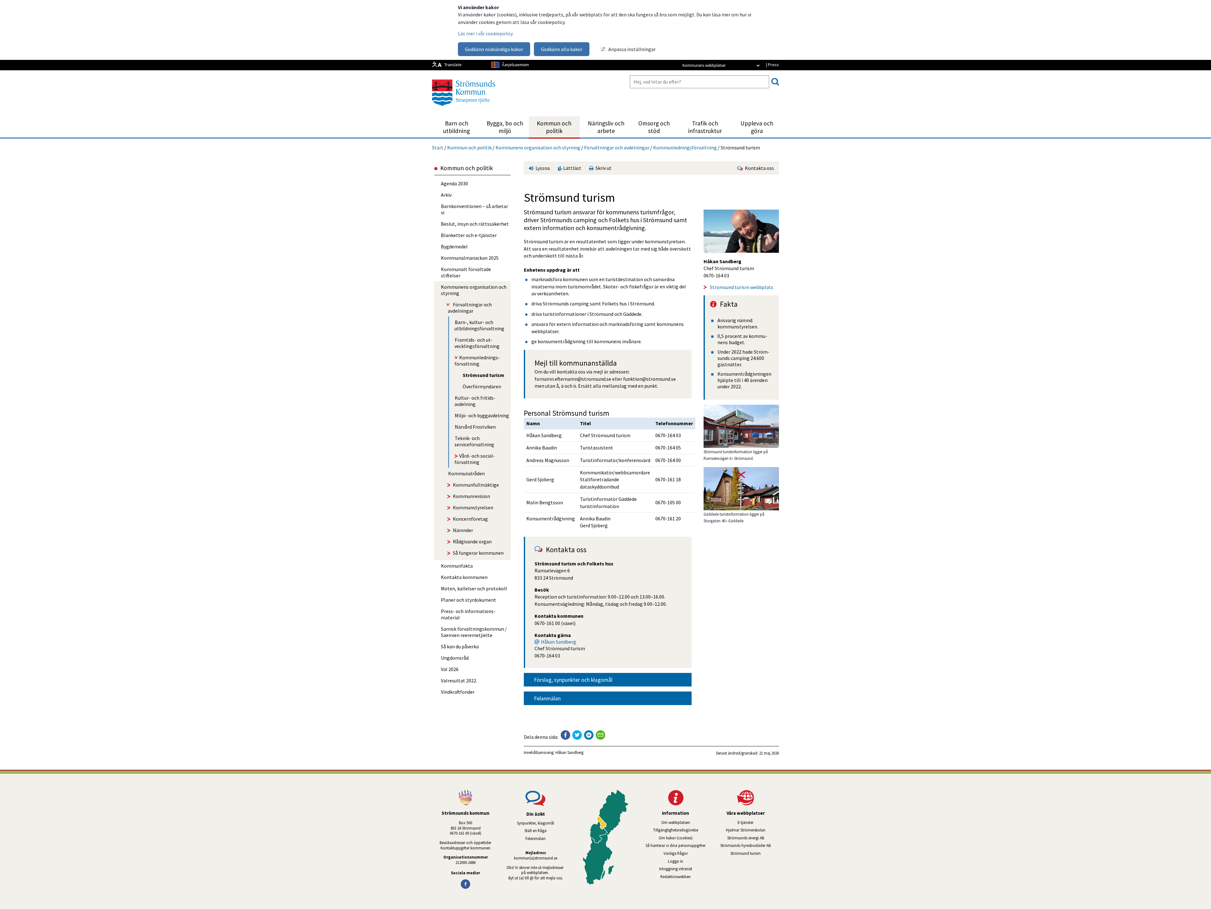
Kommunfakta (457, 566)
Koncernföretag (470, 519)
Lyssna (542, 168)
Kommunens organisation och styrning (537, 147)
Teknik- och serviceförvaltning (474, 441)
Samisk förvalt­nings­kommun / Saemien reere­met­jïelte (474, 632)
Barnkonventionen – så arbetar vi (474, 209)
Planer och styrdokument (468, 600)
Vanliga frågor (676, 853)
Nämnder (463, 530)
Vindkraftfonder (458, 692)
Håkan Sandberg (558, 642)
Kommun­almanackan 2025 (470, 258)
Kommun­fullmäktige (476, 485)
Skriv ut (602, 168)
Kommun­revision (471, 496)
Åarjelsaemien (515, 64)
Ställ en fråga (535, 830)
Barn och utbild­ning (456, 127)
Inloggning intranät (684, 868)
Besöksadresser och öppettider (465, 842)
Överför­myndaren (482, 386)
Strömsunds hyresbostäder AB (749, 845)
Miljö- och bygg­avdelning (482, 415)
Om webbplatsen (675, 822)
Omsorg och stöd (654, 127)
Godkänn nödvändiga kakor (494, 49)
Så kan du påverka (460, 646)
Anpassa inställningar (632, 49)
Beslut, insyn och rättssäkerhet (475, 224)
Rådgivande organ (472, 541)
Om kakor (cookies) (676, 837)
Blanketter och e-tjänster (469, 235)
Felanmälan (547, 698)
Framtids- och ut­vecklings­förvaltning (477, 343)
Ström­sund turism (483, 375)
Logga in (675, 861)
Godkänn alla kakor (561, 49)
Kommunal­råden (466, 473)
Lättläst (571, 168)
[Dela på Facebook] (565, 735)
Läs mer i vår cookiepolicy (485, 33)
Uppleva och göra (756, 127)
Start (437, 147)
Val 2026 (450, 669)
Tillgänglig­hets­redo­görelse (675, 829)
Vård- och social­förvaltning (474, 459)
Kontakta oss (758, 168)
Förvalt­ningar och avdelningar (616, 147)
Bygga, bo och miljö (505, 127)
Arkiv (446, 195)
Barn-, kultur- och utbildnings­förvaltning (479, 325)
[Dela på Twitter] (577, 735)
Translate (453, 64)
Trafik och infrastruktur (705, 127)
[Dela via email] (600, 735)
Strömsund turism (754, 853)
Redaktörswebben (675, 876)
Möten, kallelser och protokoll (474, 588)
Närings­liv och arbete (606, 127)
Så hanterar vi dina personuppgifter (675, 845)
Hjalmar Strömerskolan (752, 829)
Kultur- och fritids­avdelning (474, 401)
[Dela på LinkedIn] (589, 735)
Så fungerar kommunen (478, 553)
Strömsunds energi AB (753, 837)
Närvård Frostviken (475, 427)
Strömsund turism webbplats (741, 287)
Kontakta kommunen (464, 577)
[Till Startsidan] (463, 108)
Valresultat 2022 (458, 680)
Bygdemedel (454, 246)
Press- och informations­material (468, 614)
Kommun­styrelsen (473, 507)
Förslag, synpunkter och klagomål (573, 679)
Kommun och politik (554, 127)
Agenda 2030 (454, 183)
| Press (772, 64)
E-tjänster (758, 822)
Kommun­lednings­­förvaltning (685, 147)
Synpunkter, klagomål (535, 822)
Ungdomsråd (455, 658)
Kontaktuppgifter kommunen (465, 847)
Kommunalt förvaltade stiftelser (466, 272)
